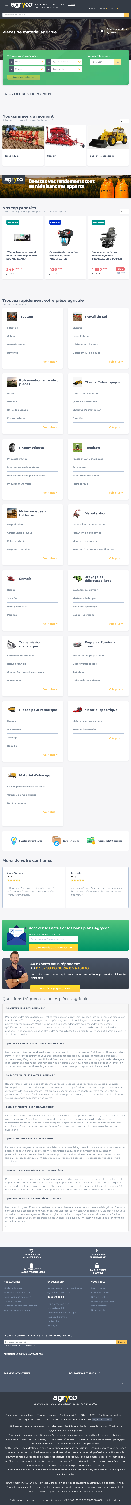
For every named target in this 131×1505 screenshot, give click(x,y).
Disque (11, 590)
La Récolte (53, 1321)
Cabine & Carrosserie (85, 401)
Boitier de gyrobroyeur (86, 606)
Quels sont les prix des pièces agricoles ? (30, 1107)
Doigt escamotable (18, 549)
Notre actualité (99, 1297)
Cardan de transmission (21, 655)
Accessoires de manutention (89, 524)
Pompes (12, 401)
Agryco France (101, 1419)
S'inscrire (121, 1342)
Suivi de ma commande (17, 1292)
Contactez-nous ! (100, 1292)
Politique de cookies (110, 1415)
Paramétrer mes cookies (19, 1415)
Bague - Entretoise (84, 614)
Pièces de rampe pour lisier (89, 655)
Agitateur (78, 672)
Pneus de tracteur (17, 458)
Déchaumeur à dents (85, 344)
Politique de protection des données (39, 1419)
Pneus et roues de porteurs (23, 467)
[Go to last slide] (122, 121)
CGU (83, 1415)
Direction (78, 418)
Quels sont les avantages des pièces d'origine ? (33, 1198)
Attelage (12, 737)
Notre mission (99, 1305)
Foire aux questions (58, 1304)
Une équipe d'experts (102, 1301)
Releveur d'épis (16, 541)
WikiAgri (52, 1325)
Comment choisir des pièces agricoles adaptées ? (34, 1170)
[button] (92, 5)
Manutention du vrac (85, 541)
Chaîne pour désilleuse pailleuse (26, 786)
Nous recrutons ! (100, 1310)
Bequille (12, 746)
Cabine (11, 336)
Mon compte (98, 1288)
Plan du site (70, 1419)
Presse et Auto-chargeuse (88, 458)
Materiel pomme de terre (87, 721)
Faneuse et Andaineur (86, 475)
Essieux (11, 721)
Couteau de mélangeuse (21, 794)
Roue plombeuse (17, 606)
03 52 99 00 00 (44, 4)
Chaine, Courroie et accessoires (25, 672)
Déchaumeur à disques (86, 352)
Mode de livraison (13, 1288)
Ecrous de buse (16, 418)
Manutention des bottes (87, 532)
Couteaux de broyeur (19, 532)
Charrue (77, 327)
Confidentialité (68, 1415)
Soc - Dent (13, 598)
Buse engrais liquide (85, 663)
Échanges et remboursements (20, 1305)
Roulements (14, 680)
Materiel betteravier (84, 729)
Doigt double (15, 524)
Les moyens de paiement (17, 1297)
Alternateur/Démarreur (86, 393)
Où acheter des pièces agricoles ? (25, 1008)
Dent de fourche (17, 803)
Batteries (12, 352)
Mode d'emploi (55, 1308)
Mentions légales (46, 1415)
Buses (10, 393)
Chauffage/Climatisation (87, 410)
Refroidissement (17, 344)
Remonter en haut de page (123, 1491)
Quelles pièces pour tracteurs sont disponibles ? (35, 1043)
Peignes (12, 614)
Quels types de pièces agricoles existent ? (30, 1138)
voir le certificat (113, 1500)
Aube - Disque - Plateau (87, 680)
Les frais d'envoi (12, 1301)
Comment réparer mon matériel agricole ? (30, 1075)
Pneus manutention (19, 483)
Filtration (12, 327)
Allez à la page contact (55, 988)
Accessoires (14, 729)
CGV (92, 1415)
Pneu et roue (80, 483)
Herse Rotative (81, 336)
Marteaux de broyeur (85, 598)
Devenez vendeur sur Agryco (62, 1312)
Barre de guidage (17, 410)
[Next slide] (126, 121)
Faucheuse (79, 467)
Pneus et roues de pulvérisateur (26, 475)
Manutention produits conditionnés (94, 549)
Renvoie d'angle (16, 663)
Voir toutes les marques (17, 1310)
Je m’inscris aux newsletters (53, 947)
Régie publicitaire (57, 1317)
